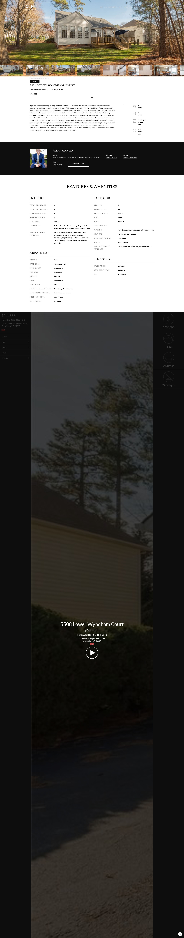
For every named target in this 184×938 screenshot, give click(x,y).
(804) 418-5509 (111, 157)
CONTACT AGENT (78, 164)
